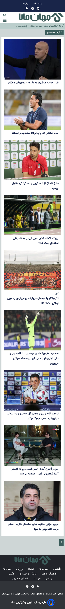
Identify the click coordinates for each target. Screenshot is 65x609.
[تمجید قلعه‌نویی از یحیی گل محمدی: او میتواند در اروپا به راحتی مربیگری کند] (32, 390)
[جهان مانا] (41, 18)
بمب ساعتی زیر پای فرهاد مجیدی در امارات (35, 133)
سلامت (7, 569)
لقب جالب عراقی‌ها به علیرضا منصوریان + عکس (32, 82)
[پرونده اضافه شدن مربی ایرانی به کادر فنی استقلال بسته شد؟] (32, 215)
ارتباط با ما (38, 4)
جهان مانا (15, 594)
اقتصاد (57, 569)
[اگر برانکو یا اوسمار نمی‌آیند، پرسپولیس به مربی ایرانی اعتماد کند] (32, 270)
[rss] (27, 8)
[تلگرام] (38, 8)
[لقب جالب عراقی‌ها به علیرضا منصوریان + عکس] (32, 59)
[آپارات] (32, 8)
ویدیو (49, 578)
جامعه (31, 569)
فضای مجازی (20, 578)
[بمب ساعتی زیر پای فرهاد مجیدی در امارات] (32, 110)
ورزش (20, 569)
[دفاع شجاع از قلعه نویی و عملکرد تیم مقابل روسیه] (32, 160)
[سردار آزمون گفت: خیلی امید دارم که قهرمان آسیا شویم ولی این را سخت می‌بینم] (32, 445)
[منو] (4, 20)
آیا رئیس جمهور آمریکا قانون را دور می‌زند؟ (42, 26)
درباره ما (26, 4)
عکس (11, 573)
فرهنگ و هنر (49, 573)
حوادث (37, 578)
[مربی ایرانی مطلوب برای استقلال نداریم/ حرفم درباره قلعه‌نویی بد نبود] (32, 501)
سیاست (44, 569)
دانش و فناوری (28, 573)
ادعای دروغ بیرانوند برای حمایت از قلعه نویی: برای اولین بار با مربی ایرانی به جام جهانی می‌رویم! (33, 358)
